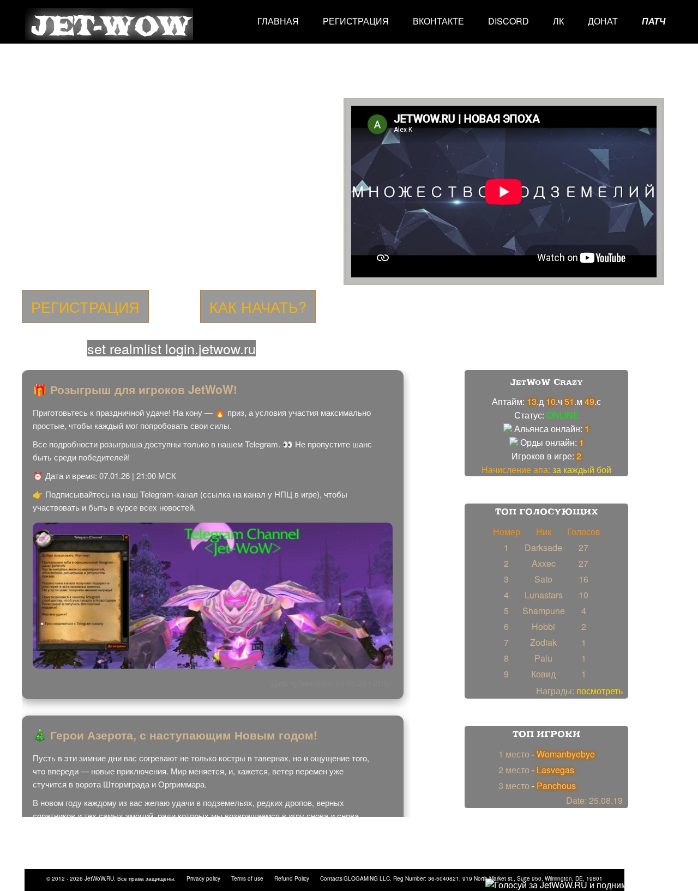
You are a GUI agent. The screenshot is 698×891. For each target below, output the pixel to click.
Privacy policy (203, 878)
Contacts (331, 878)
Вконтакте (438, 21)
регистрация (85, 306)
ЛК (558, 21)
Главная (278, 21)
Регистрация (356, 21)
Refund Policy (291, 878)
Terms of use (247, 878)
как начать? (257, 306)
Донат (603, 21)
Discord (508, 21)
